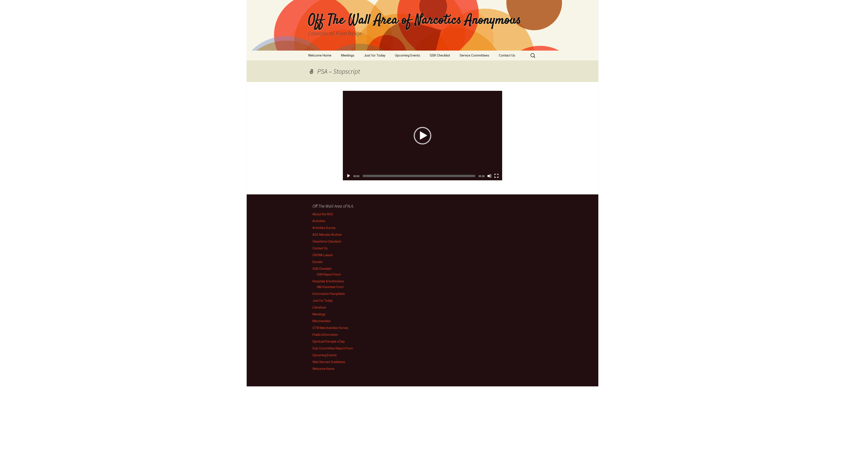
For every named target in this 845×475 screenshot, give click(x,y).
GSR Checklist (440, 55)
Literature (319, 307)
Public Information (325, 334)
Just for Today (374, 55)
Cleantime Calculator (327, 241)
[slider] (419, 176)
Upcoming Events (407, 55)
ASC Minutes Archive (327, 234)
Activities (318, 221)
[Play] (348, 176)
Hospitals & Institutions (328, 281)
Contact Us (507, 55)
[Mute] (489, 176)
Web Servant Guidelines (328, 362)
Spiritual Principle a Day (328, 341)
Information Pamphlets (328, 294)
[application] (422, 135)
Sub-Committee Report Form (332, 348)
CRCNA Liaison (322, 255)
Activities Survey (324, 228)
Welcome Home (319, 55)
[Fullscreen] (496, 176)
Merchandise (321, 321)
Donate (317, 262)
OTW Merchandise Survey (330, 328)
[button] (422, 135)
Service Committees (474, 55)
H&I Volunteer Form (330, 287)
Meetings (347, 55)
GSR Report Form (329, 274)
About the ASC (322, 214)
